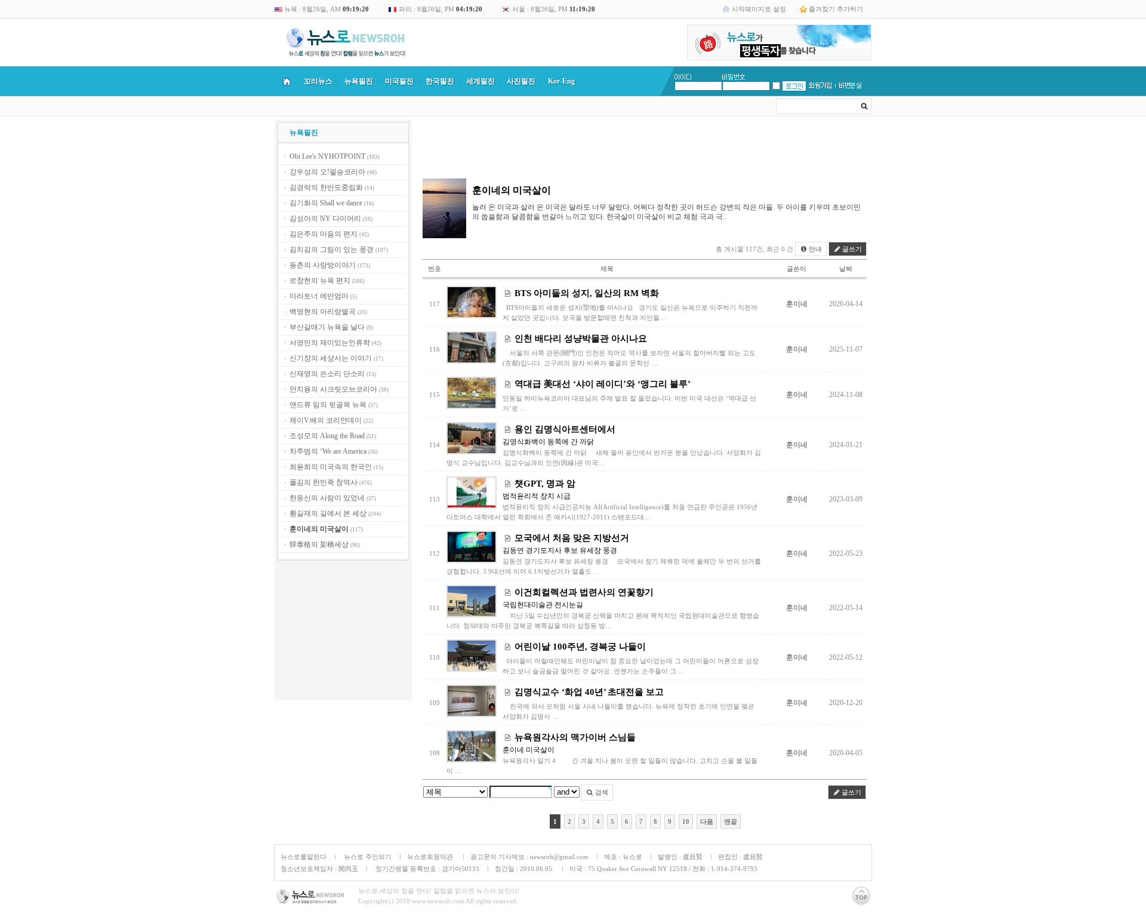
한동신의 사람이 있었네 (327, 498)
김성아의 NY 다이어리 (325, 218)
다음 (706, 821)
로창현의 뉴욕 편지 (319, 280)
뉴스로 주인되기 (367, 856)
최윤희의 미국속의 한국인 (330, 467)
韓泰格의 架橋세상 (319, 544)
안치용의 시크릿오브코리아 (333, 389)
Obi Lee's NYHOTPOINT (327, 156)
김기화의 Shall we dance (325, 203)
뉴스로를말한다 (303, 856)
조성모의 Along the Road (327, 436)
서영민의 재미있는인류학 (329, 343)
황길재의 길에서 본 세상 (327, 513)
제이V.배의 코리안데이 (325, 420)
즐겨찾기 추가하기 (836, 9)
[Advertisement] (343, 632)
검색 (600, 792)
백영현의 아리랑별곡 (322, 311)
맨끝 (730, 821)
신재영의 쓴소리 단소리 (327, 374)
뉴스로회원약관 (431, 856)
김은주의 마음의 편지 (323, 234)
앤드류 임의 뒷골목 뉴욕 (327, 405)
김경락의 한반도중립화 (326, 187)
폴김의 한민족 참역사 (323, 482)
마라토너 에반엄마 (319, 296)
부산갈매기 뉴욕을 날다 (327, 327)
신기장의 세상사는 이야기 (330, 358)
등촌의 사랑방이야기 (322, 265)
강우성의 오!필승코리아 (327, 172)
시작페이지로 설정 (759, 9)
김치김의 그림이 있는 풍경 (331, 249)
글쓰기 (851, 249)
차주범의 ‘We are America (327, 451)
